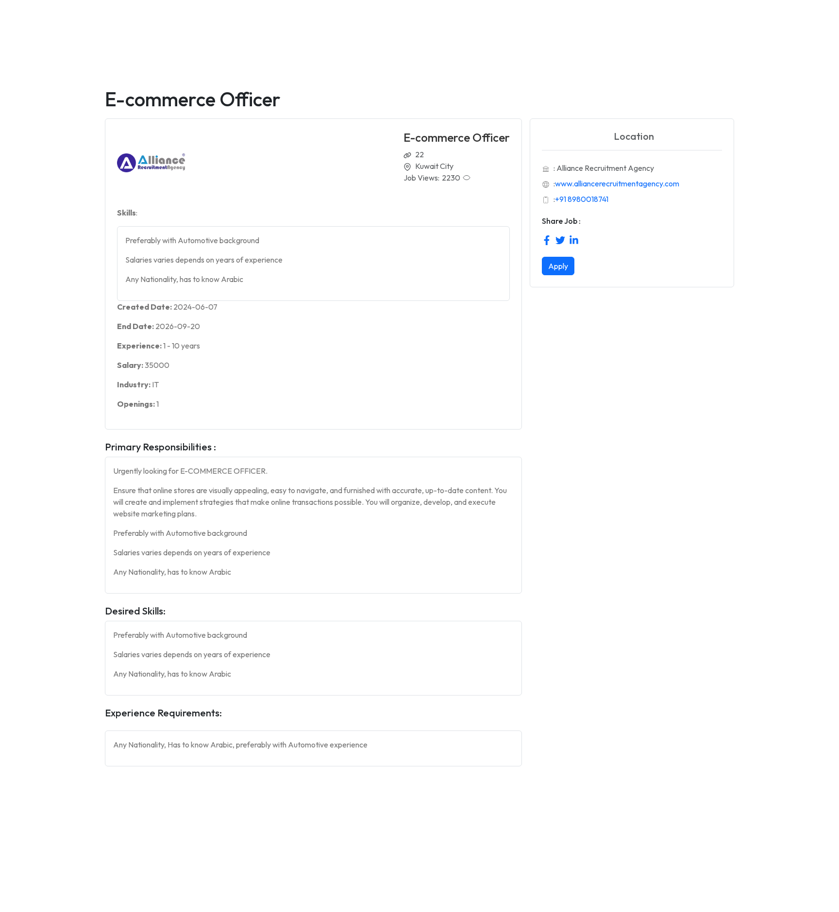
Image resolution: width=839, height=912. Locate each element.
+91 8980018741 (581, 199)
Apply (558, 266)
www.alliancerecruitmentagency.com (617, 183)
